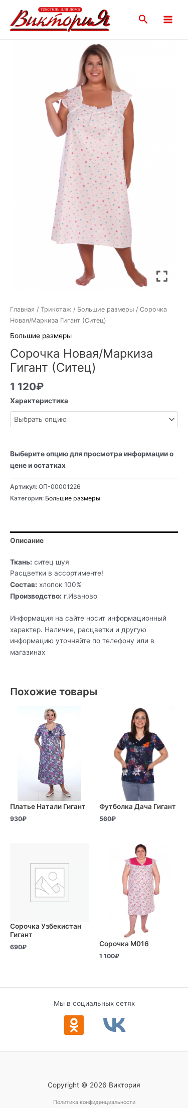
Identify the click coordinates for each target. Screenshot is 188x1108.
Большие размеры (105, 309)
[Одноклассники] (74, 1025)
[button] (143, 20)
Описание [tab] (27, 540)
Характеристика (39, 401)
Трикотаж (56, 309)
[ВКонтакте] (114, 1025)
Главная (22, 309)
